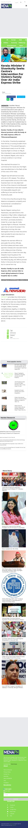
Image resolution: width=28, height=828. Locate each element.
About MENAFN (8, 778)
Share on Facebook (11, 96)
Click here (14, 764)
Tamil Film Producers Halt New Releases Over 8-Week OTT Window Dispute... (12, 489)
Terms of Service (8, 770)
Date (3, 92)
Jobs (5, 780)
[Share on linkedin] (11, 99)
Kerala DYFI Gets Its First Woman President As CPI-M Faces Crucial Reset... (13, 527)
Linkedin (12, 813)
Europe (13, 40)
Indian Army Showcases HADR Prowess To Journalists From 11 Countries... (13, 657)
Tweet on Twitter (21, 96)
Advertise (6, 776)
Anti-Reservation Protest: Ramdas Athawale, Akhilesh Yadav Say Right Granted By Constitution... (12, 570)
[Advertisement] (14, 22)
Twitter (11, 807)
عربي (16, 2)
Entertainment (9, 45)
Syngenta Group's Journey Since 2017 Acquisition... (19, 392)
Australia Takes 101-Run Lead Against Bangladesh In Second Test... (12, 639)
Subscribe (15, 799)
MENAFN (5, 105)
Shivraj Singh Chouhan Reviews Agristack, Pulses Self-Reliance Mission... (13, 619)
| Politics (5, 42)
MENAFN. (11, 823)
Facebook (12, 805)
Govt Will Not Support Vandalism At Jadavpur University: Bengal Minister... (13, 686)
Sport (20, 45)
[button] (20, 2)
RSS (11, 816)
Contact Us (6, 774)
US (5, 40)
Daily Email (12, 811)
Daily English (8, 789)
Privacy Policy (7, 772)
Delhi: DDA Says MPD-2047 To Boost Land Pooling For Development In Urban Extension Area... (12, 600)
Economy (14, 42)
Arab (20, 40)
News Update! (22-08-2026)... (10, 549)
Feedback (6, 782)
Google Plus (13, 809)
